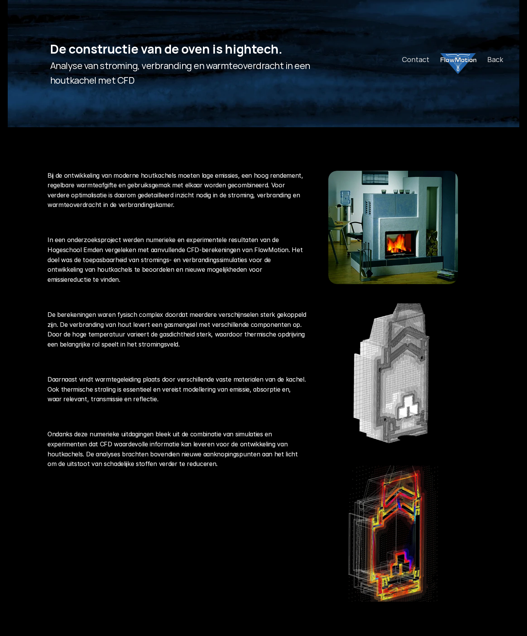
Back (495, 59)
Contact (415, 59)
